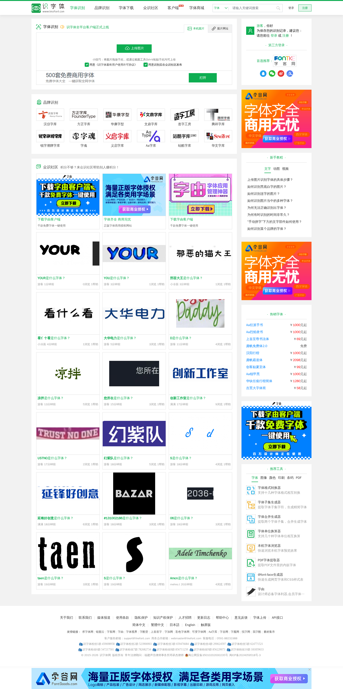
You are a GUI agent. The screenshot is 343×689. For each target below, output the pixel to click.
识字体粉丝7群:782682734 (135, 649)
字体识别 (77, 8)
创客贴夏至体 (256, 367)
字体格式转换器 (269, 488)
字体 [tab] (255, 478)
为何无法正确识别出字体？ (267, 208)
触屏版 (206, 625)
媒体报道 (103, 618)
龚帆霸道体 (254, 360)
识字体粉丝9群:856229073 (209, 649)
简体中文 (138, 625)
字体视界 (131, 632)
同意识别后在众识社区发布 (165, 65)
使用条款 (122, 618)
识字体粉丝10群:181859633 (247, 649)
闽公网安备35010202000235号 (208, 655)
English (190, 625)
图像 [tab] (263, 478)
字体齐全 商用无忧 (117, 219)
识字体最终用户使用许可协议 (116, 65)
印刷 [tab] (281, 478)
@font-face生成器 (270, 575)
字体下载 (126, 8)
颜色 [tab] (272, 478)
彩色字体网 (182, 632)
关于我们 (66, 618)
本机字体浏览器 (269, 546)
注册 (305, 8)
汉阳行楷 (252, 353)
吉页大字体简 (256, 388)
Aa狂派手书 (254, 325)
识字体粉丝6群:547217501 (98, 649)
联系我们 (85, 618)
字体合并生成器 (269, 517)
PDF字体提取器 (269, 560)
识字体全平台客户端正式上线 (87, 27)
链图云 (100, 632)
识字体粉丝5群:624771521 (247, 643)
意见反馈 (241, 618)
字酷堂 (144, 632)
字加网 (168, 632)
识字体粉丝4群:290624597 (210, 643)
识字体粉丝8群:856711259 (172, 649)
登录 (291, 8)
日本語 (174, 625)
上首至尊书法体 (257, 339)
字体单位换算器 (269, 531)
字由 (261, 589)
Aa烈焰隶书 (254, 332)
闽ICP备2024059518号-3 (245, 655)
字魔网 (235, 632)
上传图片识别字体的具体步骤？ (270, 180)
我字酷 (257, 632)
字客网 (111, 632)
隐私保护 (141, 618)
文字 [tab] (267, 169)
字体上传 (259, 618)
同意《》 (113, 65)
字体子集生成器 (269, 502)
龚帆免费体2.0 (256, 346)
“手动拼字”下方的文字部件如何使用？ (274, 222)
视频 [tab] (285, 169)
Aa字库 (213, 632)
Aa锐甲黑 (253, 374)
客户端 (173, 8)
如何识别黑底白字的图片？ (267, 187)
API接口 (277, 618)
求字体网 (87, 632)
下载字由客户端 (49, 219)
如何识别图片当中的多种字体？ (270, 201)
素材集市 (269, 632)
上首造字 (156, 632)
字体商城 (196, 8)
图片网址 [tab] (222, 28)
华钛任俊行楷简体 (259, 381)
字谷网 (224, 632)
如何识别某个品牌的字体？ (267, 229)
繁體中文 (157, 625)
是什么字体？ (51, 278)
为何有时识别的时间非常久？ (268, 215)
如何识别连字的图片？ (263, 194)
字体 (217, 8)
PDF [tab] (298, 478)
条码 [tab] (290, 478)
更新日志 (203, 618)
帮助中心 (222, 618)
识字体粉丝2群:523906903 (136, 643)
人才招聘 (185, 618)
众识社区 (150, 8)
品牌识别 (101, 8)
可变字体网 (199, 632)
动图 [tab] (276, 169)
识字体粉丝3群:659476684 (173, 643)
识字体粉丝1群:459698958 (99, 643)
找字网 (246, 632)
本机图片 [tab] (198, 28)
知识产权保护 (163, 618)
